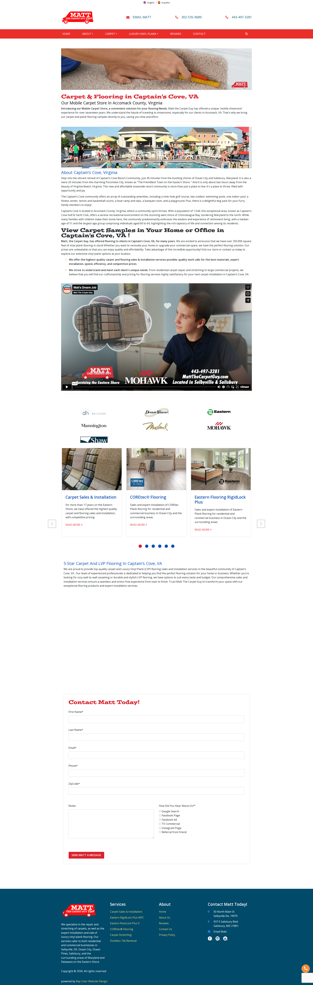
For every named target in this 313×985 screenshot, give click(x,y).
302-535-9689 (191, 17)
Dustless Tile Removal (123, 941)
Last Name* (75, 730)
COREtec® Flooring (121, 929)
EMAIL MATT (142, 17)
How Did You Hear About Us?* (177, 806)
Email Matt (220, 931)
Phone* (73, 766)
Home (66, 34)
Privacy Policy (167, 935)
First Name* (75, 712)
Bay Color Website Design (91, 981)
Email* (72, 748)
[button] (148, 2)
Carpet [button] (110, 34)
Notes (72, 806)
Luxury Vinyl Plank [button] (142, 34)
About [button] (86, 34)
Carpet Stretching (121, 935)
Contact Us (165, 929)
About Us (164, 917)
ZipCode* (74, 784)
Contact (199, 34)
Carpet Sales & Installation (126, 911)
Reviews (175, 34)
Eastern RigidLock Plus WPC (127, 917)
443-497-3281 (242, 17)
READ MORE (73, 525)
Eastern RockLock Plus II (125, 923)
